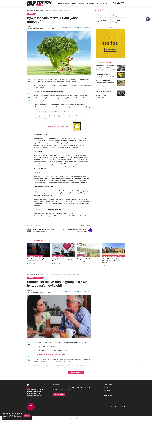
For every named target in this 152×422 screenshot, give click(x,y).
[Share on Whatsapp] (75, 27)
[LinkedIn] (119, 3)
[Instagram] (117, 3)
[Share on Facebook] (71, 27)
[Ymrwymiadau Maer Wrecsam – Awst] (88, 250)
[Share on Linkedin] (78, 27)
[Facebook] (113, 3)
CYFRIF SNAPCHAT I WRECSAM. (50, 355)
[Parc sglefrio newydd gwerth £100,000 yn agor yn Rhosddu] (121, 93)
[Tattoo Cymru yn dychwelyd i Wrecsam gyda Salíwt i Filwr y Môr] (38, 250)
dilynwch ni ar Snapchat (55, 209)
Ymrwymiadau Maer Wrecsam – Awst (88, 259)
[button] (27, 415)
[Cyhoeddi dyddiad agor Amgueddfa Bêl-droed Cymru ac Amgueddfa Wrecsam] (113, 250)
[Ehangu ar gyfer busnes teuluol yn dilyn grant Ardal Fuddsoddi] (121, 68)
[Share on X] (73, 27)
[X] (115, 3)
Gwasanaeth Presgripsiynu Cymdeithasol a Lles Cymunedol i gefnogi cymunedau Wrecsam (105, 82)
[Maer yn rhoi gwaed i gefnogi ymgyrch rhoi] (63, 250)
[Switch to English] (106, 3)
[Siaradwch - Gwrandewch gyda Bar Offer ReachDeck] (148, 19)
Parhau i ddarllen (76, 372)
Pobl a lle (31, 13)
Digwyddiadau (31, 256)
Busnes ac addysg (100, 69)
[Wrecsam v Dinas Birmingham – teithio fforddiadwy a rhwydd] (121, 75)
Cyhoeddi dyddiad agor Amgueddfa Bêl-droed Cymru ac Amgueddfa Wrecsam (112, 260)
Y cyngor (104, 86)
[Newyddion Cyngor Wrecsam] (39, 3)
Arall (97, 76)
